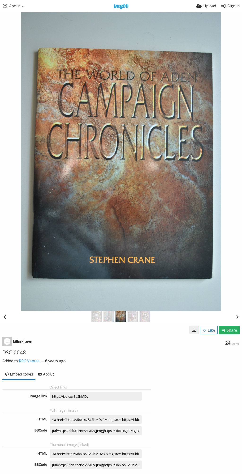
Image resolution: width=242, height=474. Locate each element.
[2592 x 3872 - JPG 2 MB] (194, 330)
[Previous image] (4, 316)
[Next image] (237, 316)
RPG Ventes (29, 360)
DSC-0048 (14, 352)
